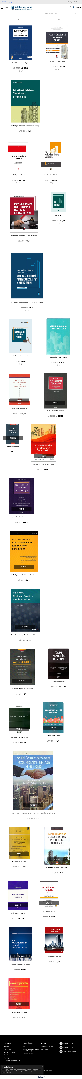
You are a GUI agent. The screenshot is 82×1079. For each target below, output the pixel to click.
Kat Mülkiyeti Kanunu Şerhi (57, 61)
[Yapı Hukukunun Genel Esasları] (58, 336)
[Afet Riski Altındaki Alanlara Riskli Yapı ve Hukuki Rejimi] (27, 276)
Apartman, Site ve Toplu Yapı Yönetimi (43, 464)
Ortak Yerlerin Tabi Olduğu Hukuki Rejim (57, 867)
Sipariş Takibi (73, 2)
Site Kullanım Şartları (10, 1052)
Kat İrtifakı (58, 215)
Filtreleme (61, 20)
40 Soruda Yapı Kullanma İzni (19, 408)
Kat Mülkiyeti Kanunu (49, 911)
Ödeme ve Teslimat (28, 1054)
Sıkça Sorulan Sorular (47, 1046)
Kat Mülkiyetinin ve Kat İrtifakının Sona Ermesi (24, 575)
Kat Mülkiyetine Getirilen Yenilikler (20, 356)
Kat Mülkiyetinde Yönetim (18, 175)
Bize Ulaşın (7, 1055)
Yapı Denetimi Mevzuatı (54, 956)
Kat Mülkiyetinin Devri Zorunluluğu (20, 964)
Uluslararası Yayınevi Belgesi (12, 1060)
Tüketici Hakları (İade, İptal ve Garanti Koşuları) (31, 1050)
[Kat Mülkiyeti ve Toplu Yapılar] (20, 43)
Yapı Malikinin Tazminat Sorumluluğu (21, 517)
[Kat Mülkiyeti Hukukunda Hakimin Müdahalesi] (24, 212)
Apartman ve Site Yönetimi (53, 735)
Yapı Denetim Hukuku (58, 681)
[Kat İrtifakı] (58, 202)
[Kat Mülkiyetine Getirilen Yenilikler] (20, 336)
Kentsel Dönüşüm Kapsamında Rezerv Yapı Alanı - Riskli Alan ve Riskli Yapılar (33, 813)
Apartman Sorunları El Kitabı (19, 1012)
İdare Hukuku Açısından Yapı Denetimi (22, 688)
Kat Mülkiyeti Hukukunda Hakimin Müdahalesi (24, 235)
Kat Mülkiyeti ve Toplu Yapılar (20, 63)
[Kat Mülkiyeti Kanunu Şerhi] (57, 42)
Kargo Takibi (44, 1049)
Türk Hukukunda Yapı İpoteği (19, 737)
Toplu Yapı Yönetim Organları (55, 410)
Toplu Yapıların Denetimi (18, 913)
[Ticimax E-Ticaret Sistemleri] (41, 1077)
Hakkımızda (7, 1049)
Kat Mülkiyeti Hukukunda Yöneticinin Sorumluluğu (25, 126)
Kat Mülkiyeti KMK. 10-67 (19, 861)
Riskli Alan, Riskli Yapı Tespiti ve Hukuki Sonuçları (25, 635)
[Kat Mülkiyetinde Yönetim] (18, 157)
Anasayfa (6, 1046)
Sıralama (21, 20)
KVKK (24, 1046)
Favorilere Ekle (19, 71)
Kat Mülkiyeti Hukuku (13, 446)
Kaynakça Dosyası (9, 1058)
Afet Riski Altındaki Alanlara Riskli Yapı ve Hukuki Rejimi (27, 302)
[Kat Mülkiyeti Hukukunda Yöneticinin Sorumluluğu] (25, 101)
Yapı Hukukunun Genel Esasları (58, 357)
